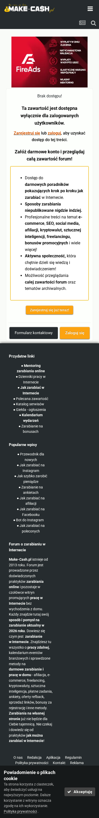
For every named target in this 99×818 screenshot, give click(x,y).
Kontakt (59, 763)
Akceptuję (81, 792)
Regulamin (73, 757)
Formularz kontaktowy (34, 333)
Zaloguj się (74, 333)
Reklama (77, 763)
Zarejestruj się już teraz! (49, 310)
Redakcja (34, 757)
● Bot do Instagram (28, 520)
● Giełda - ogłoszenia (29, 410)
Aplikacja (53, 757)
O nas (18, 757)
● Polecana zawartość (30, 399)
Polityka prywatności (31, 763)
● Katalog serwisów (28, 404)
